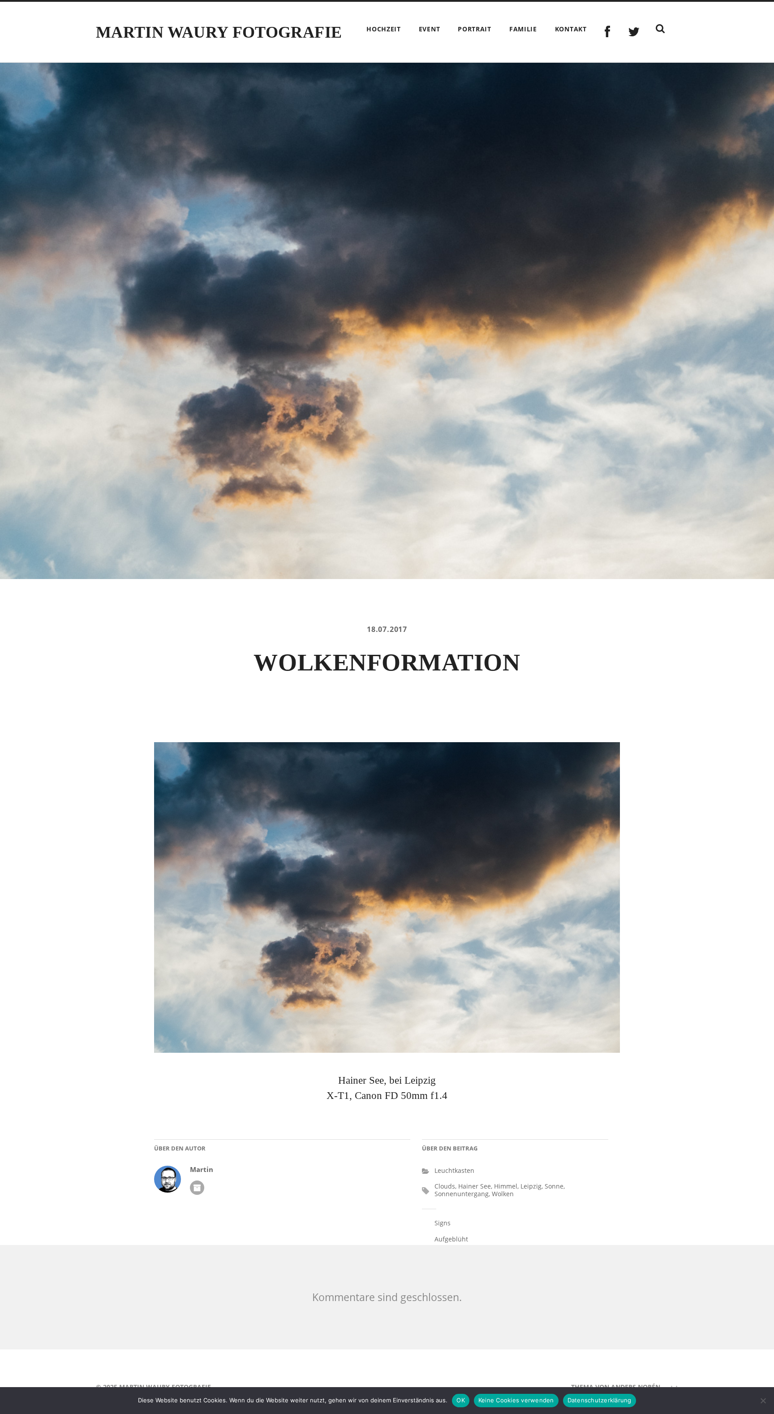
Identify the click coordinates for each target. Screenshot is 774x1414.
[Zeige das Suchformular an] (660, 29)
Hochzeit (383, 29)
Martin (201, 1169)
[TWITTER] (634, 32)
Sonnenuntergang (461, 1193)
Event (429, 29)
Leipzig (531, 1186)
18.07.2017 (387, 629)
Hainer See (474, 1186)
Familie (523, 29)
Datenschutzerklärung (600, 1400)
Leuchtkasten (454, 1170)
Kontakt (571, 29)
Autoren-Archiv (197, 1187)
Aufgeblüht (451, 1239)
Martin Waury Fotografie (219, 32)
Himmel (505, 1186)
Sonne (554, 1186)
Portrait (474, 29)
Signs (442, 1223)
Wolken (503, 1193)
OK (460, 1400)
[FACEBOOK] (607, 32)
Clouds (444, 1186)
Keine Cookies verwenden (516, 1400)
